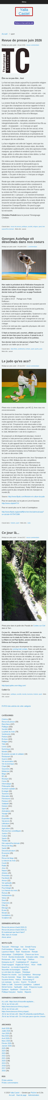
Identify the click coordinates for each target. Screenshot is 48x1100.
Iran (22, 947)
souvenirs (5, 769)
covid (4, 863)
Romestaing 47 (28, 979)
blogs (4, 774)
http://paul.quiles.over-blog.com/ (14, 685)
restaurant (6, 756)
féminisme (6, 799)
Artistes (5, 873)
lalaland (36, 984)
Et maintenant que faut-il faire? (13, 932)
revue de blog (7, 846)
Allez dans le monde (9, 935)
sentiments (21, 349)
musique (5, 779)
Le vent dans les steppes (11, 972)
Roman (4, 893)
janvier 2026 (7, 1046)
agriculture (6, 828)
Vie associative (7, 761)
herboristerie (7, 895)
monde (24, 694)
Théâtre (5, 841)
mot (24, 977)
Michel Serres (7, 987)
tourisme (30, 694)
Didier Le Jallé (7, 984)
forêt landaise (7, 949)
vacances (5, 821)
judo (40, 349)
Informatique (6, 954)
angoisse (34, 962)
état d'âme (14, 349)
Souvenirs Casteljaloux (23, 984)
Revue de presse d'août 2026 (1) (14, 930)
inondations (6, 915)
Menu (24, 2)
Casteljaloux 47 (22, 962)
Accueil (4, 34)
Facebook (5, 878)
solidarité (5, 804)
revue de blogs (8, 858)
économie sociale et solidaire (13, 754)
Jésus (25, 949)
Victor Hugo (21, 959)
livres (4, 747)
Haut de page (21, 1095)
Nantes (20, 992)
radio (4, 866)
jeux (3, 868)
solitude (25, 970)
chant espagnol (8, 965)
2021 (3, 1058)
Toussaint (5, 947)
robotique (26, 972)
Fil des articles (7, 1080)
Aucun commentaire (32, 45)
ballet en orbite (33, 977)
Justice (4, 833)
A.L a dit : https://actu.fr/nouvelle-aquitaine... (18, 1001)
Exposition (6, 818)
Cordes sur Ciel (39, 626)
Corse (4, 781)
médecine (5, 771)
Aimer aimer (6, 937)
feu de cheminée (8, 977)
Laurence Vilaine (8, 952)
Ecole (4, 910)
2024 (3, 1051)
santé (4, 848)
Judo (29, 523)
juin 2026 (5, 1033)
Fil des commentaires (10, 1083)
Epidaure (5, 989)
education (5, 796)
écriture (28, 349)
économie (5, 853)
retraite (35, 952)
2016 (3, 1071)
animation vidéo (32, 957)
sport (40, 226)
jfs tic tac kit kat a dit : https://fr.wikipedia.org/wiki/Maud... (23, 1014)
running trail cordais (19, 649)
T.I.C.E (4, 957)
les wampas (7, 982)
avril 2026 (5, 1038)
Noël (18, 952)
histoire (13, 523)
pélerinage (15, 947)
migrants (17, 949)
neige (19, 977)
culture (4, 836)
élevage (5, 908)
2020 (3, 1061)
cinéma (5, 719)
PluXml (33, 1093)
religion (35, 226)
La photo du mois (8, 732)
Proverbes (6, 875)
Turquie (32, 949)
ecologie (5, 791)
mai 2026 (5, 1036)
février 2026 (6, 1043)
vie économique (8, 764)
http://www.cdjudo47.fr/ (10, 503)
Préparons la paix (35, 987)
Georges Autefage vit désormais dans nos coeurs (23, 240)
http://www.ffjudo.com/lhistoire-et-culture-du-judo (26, 497)
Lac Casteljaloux (24, 975)
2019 (3, 1063)
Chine (42, 957)
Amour (4, 880)
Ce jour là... (10, 533)
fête (3, 905)
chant (4, 766)
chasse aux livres (32, 954)
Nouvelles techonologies (11, 970)
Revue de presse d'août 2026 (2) (14, 927)
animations (6, 811)
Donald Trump (30, 947)
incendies (5, 885)
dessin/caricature (8, 851)
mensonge (37, 975)
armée (4, 826)
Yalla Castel (24, 11)
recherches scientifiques (11, 831)
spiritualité (18, 987)
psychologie (6, 888)
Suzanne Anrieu (8, 979)
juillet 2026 (6, 1031)
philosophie (6, 786)
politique (24, 226)
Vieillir (39, 965)
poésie (4, 737)
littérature (5, 823)
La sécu (16, 982)
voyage (4, 813)
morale (4, 913)
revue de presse (16, 226)
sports (37, 349)
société (30, 226)
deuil (4, 900)
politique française (9, 992)
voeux (4, 898)
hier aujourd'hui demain (11, 843)
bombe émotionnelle (16, 957)
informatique (6, 784)
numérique (6, 749)
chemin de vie (25, 989)
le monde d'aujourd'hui (20, 967)
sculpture (5, 918)
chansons (6, 903)
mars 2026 (6, 1041)
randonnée (25, 952)
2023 (3, 1053)
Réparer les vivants (9, 975)
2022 (3, 1056)
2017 (3, 1068)
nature (4, 871)
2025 (3, 1048)
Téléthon (31, 959)
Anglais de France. (22, 965)
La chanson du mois (9, 890)
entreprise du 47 (8, 962)
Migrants (28, 992)
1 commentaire (32, 247)
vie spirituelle (7, 883)
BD (3, 776)
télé (3, 744)
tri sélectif (32, 982)
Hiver (33, 965)
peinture (5, 801)
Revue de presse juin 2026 (22, 40)
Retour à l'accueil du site (24, 23)
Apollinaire (14, 989)
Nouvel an (5, 967)
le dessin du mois (9, 861)
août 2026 (5, 1028)
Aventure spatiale (8, 789)
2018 (3, 1066)
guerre (4, 759)
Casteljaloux (18, 954)
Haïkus (18, 979)
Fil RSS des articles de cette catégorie (16, 706)
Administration (33, 1095)
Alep (13, 959)
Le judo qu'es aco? (16, 361)
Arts (3, 816)
